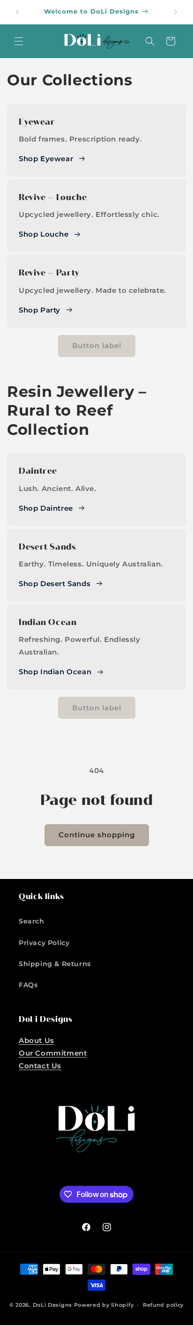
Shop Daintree (46, 508)
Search (32, 921)
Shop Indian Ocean (55, 671)
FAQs (28, 985)
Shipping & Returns (55, 964)
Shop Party (39, 309)
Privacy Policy (44, 942)
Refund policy (163, 1305)
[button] (18, 41)
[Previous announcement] (17, 12)
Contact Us (40, 1065)
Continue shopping (97, 834)
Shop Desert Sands (54, 583)
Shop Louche (44, 234)
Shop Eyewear (46, 158)
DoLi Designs (52, 1305)
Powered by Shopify (104, 1305)
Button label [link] (96, 345)
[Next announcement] (175, 12)
